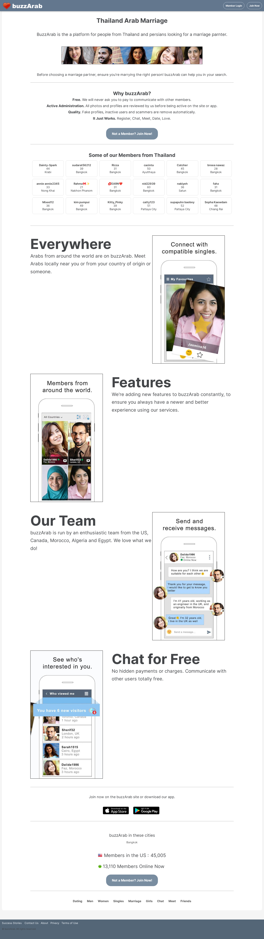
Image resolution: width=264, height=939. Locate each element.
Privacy (54, 923)
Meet (172, 901)
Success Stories (12, 923)
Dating (77, 901)
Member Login (234, 5)
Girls (149, 901)
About (44, 923)
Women (103, 901)
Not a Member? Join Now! (132, 134)
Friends (186, 901)
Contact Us (31, 923)
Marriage (134, 901)
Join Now (254, 5)
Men (90, 901)
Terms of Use (69, 923)
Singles (118, 901)
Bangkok (132, 842)
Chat (160, 901)
